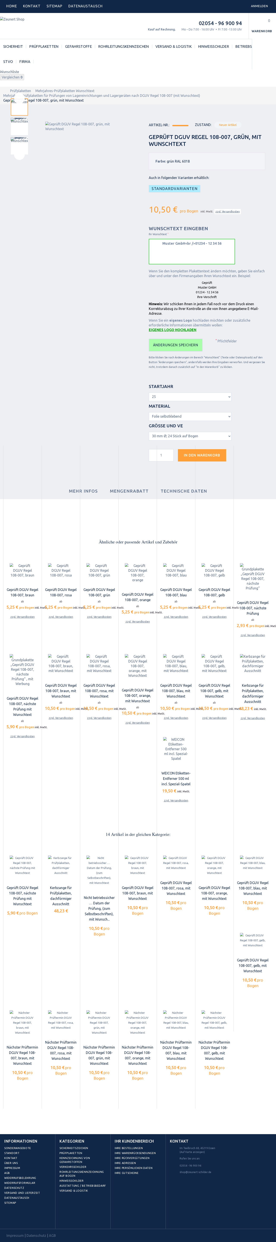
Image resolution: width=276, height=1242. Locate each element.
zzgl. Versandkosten (227, 211)
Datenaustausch (16, 1197)
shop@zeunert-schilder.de (195, 1172)
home (11, 6)
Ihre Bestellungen (129, 1148)
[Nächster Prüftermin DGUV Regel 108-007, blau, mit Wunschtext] (176, 1020)
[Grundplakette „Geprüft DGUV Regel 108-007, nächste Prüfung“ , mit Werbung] (22, 670)
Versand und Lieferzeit (22, 1192)
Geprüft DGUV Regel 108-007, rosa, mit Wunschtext (99, 690)
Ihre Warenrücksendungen (135, 1153)
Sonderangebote (17, 1148)
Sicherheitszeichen (74, 1148)
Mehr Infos (83, 490)
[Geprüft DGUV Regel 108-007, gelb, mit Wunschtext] (214, 663)
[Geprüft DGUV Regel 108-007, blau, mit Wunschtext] (176, 663)
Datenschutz (14, 1187)
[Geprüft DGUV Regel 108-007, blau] (176, 570)
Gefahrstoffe (78, 46)
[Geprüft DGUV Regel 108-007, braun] (22, 570)
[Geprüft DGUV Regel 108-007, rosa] (61, 570)
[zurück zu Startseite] (4, 91)
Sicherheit (13, 46)
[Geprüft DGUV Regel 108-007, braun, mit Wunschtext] (61, 663)
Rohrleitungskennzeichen (123, 46)
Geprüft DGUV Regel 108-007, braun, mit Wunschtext (61, 690)
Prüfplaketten (43, 46)
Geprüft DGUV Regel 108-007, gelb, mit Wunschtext (214, 690)
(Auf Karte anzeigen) (192, 1152)
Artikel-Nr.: (159, 125)
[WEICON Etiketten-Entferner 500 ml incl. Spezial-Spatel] (176, 749)
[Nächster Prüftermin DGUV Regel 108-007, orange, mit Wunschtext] (138, 1022)
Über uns (11, 1163)
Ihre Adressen (125, 1163)
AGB (7, 1173)
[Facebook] (8, 1219)
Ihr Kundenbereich (134, 1141)
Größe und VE (166, 425)
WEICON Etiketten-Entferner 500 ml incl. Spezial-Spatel (176, 778)
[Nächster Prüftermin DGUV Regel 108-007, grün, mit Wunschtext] (99, 1022)
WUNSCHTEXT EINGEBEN (178, 228)
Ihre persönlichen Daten (134, 1168)
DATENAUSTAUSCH (85, 6)
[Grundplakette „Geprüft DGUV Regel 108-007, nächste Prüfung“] (253, 577)
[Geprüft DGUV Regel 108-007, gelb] (214, 570)
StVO (8, 61)
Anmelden (259, 6)
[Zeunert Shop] (29, 26)
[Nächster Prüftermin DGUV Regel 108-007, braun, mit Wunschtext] (22, 1022)
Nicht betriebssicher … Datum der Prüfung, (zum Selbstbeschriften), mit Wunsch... (99, 908)
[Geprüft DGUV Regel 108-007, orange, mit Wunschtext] (138, 666)
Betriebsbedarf (250, 46)
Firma (24, 61)
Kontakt (32, 6)
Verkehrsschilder (73, 1166)
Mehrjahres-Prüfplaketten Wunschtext (64, 91)
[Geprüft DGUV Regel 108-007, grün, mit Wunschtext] (19, 107)
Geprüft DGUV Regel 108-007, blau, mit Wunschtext (176, 690)
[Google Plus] (37, 1219)
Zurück (19, 98)
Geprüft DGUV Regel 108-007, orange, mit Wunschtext (137, 695)
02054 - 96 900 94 (220, 23)
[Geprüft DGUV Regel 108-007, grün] (99, 570)
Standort (12, 1153)
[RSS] (27, 1219)
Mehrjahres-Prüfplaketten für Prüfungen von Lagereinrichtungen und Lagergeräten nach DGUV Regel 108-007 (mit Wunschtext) (101, 95)
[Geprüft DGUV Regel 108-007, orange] (138, 573)
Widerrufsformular (19, 1182)
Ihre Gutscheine (127, 1173)
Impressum (12, 1168)
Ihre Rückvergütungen (132, 1158)
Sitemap (55, 6)
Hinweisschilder (213, 46)
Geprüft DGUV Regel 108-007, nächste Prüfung (252, 608)
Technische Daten (184, 490)
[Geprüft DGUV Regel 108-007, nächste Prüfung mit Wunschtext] (22, 865)
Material (160, 406)
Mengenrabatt (129, 490)
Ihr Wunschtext (158, 234)
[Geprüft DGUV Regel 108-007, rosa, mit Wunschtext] (99, 663)
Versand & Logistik (173, 46)
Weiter (19, 154)
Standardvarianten (175, 189)
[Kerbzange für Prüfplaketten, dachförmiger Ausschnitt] (253, 663)
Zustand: (203, 125)
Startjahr (161, 386)
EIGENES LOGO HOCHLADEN (172, 330)
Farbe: (160, 161)
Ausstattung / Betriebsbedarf (83, 1185)
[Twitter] (18, 1219)
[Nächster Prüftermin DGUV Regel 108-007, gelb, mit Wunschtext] (214, 1020)
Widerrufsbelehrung (20, 1178)
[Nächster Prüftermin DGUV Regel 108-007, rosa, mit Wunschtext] (61, 1020)
